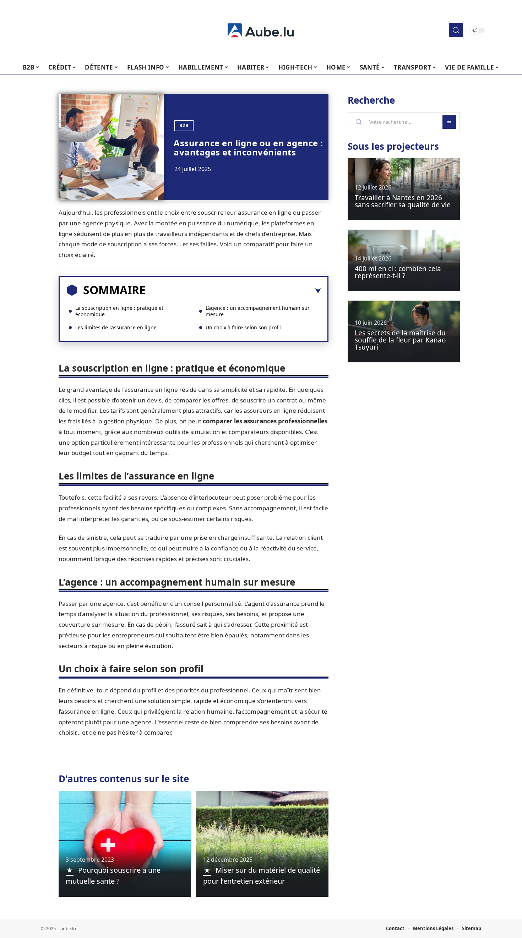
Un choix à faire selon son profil (243, 327)
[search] (456, 30)
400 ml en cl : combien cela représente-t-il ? (398, 272)
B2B (184, 125)
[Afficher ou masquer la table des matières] (233, 291)
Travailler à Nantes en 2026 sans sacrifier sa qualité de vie (403, 201)
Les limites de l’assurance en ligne (116, 327)
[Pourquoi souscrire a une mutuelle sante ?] (125, 843)
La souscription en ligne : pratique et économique (119, 311)
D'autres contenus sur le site (124, 778)
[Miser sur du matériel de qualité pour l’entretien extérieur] (262, 843)
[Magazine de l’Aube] (261, 30)
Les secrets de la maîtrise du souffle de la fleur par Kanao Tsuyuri (400, 340)
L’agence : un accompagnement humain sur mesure (258, 311)
